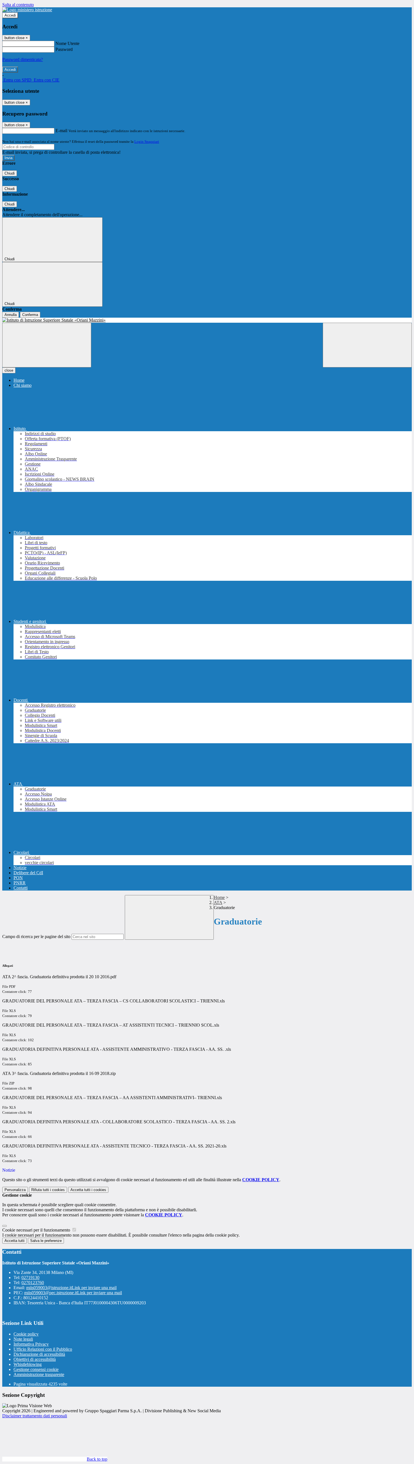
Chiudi (10, 173)
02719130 (30, 1277)
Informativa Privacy (31, 1344)
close (9, 370)
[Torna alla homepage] (207, 320)
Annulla (11, 315)
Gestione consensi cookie (36, 1369)
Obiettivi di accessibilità (35, 1359)
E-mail (61, 130)
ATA (218, 902)
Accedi (10, 15)
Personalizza (15, 1190)
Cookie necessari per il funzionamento (36, 1230)
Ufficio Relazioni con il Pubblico (43, 1349)
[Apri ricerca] (367, 345)
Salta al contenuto (18, 4)
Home (219, 897)
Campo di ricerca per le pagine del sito (36, 936)
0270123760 (32, 1282)
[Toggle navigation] (46, 345)
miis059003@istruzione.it (71, 1287)
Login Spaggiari (146, 141)
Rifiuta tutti (48, 1190)
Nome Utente (67, 43)
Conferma (30, 315)
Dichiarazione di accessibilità (39, 1354)
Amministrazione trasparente (39, 1374)
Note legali (23, 1339)
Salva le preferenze (46, 1241)
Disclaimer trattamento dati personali (34, 1415)
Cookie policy (26, 1334)
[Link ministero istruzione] (27, 9)
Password (64, 49)
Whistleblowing (28, 1364)
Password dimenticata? (22, 59)
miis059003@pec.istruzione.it (73, 1292)
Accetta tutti (88, 1190)
